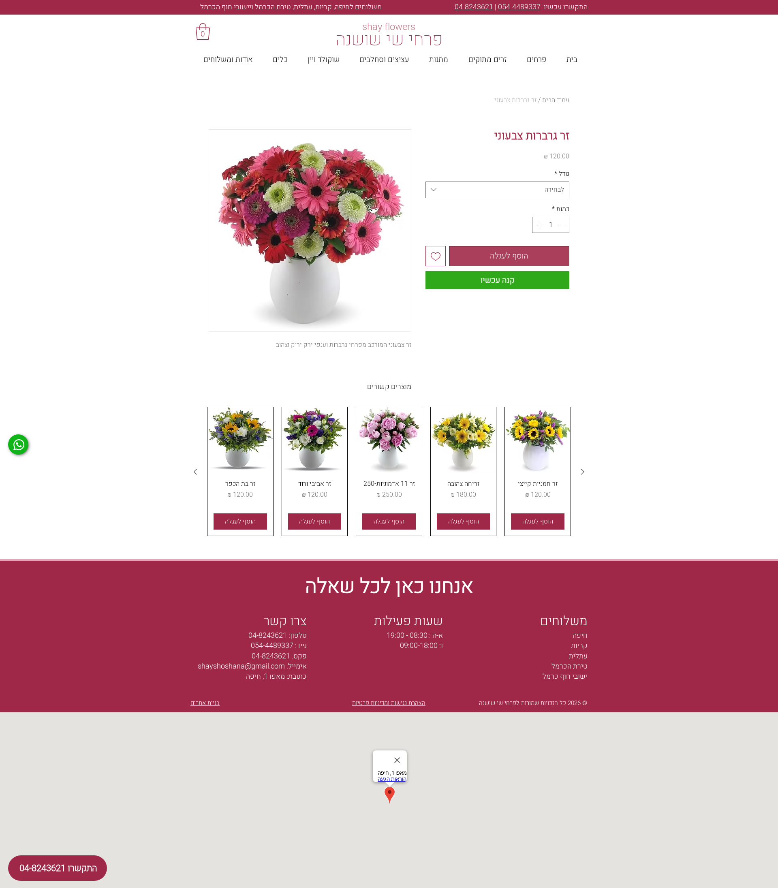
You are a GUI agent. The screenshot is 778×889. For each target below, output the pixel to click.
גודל (561, 173)
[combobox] (497, 190)
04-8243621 (474, 7)
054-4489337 (519, 7)
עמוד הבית (555, 100)
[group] (389, 471)
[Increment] (539, 225)
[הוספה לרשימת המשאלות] (435, 256)
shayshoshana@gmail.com (241, 666)
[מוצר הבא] (195, 472)
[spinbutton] (551, 225)
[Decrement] (562, 225)
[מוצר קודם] (583, 472)
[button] (203, 31)
